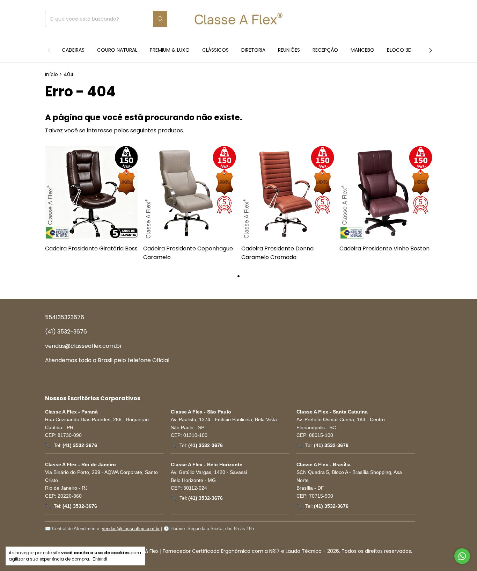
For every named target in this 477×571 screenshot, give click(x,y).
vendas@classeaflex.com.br (83, 346)
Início (51, 74)
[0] (425, 19)
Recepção (325, 49)
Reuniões (289, 49)
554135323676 (64, 317)
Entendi (100, 559)
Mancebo (362, 49)
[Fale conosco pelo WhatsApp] (462, 556)
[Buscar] (160, 19)
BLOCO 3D (399, 49)
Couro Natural (117, 49)
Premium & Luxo (170, 49)
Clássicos (215, 49)
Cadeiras (73, 49)
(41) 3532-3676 (66, 332)
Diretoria (253, 49)
